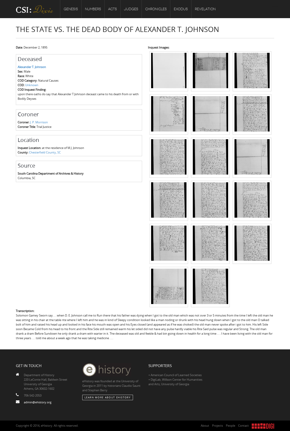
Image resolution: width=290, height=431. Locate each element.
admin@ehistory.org (37, 402)
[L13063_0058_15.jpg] (252, 243)
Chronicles (156, 9)
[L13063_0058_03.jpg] (252, 71)
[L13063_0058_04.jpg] (169, 114)
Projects (217, 426)
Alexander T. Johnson (32, 67)
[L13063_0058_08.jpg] (210, 157)
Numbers (93, 9)
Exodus (181, 9)
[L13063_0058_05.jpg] (210, 114)
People (230, 426)
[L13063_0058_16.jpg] (169, 287)
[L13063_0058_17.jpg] (210, 287)
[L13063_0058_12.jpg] (252, 200)
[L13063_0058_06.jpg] (252, 114)
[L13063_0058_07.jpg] (169, 157)
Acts (112, 9)
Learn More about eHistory (108, 397)
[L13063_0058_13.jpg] (169, 243)
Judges (131, 9)
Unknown (31, 85)
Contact (243, 426)
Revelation (205, 9)
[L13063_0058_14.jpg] (210, 243)
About (205, 426)
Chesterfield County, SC (45, 152)
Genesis (71, 9)
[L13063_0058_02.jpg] (210, 71)
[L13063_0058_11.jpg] (210, 200)
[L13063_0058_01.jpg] (169, 71)
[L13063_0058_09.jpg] (252, 157)
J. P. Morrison (39, 122)
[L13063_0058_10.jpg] (169, 200)
